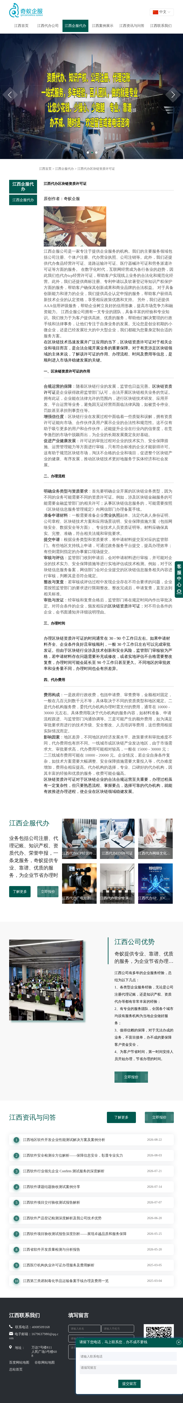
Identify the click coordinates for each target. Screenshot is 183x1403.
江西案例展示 (102, 26)
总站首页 (16, 1369)
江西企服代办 (75, 26)
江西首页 (21, 26)
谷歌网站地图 (45, 1362)
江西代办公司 (48, 26)
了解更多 (20, 891)
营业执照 (112, 515)
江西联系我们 (161, 26)
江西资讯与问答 (131, 26)
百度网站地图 (19, 1362)
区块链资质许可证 (136, 342)
